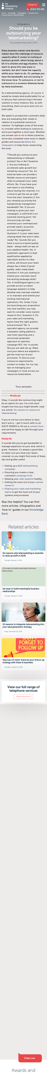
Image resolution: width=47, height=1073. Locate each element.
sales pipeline (26, 479)
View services (22, 696)
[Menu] (43, 5)
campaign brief (24, 475)
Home (4, 13)
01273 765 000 (37, 9)
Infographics (22, 13)
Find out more (23, 547)
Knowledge (12, 13)
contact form (37, 426)
